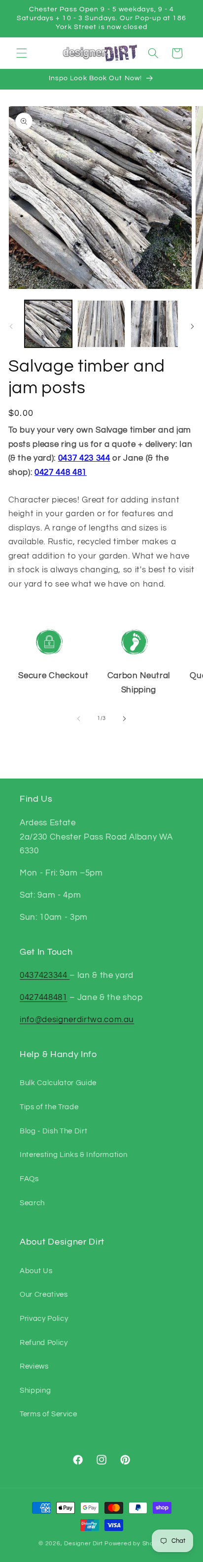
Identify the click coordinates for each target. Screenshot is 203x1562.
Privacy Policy (44, 1318)
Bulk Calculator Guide (58, 1083)
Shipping (35, 1390)
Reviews (34, 1366)
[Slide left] (11, 326)
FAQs (29, 1179)
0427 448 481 (60, 472)
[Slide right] (192, 326)
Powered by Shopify (134, 1543)
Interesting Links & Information (73, 1154)
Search (32, 1203)
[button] (22, 53)
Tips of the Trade (49, 1107)
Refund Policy (44, 1342)
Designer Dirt (83, 1543)
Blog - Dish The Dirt (53, 1131)
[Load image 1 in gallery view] (48, 324)
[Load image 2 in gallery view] (101, 324)
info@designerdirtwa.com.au (77, 1019)
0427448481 (44, 997)
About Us (36, 1271)
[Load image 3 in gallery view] (154, 324)
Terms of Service (48, 1414)
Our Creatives (44, 1294)
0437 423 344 (84, 458)
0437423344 (44, 975)
